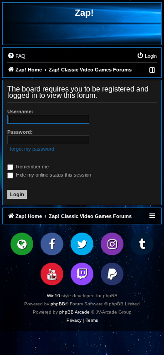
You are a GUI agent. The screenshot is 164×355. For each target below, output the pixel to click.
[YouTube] (52, 274)
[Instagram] (112, 244)
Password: (20, 132)
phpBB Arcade (74, 311)
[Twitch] (82, 274)
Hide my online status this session (53, 175)
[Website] (21, 244)
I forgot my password (30, 149)
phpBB (58, 303)
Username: (20, 111)
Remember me (32, 166)
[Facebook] (52, 244)
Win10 (53, 295)
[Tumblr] (142, 244)
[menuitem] (16, 56)
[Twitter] (82, 244)
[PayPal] (112, 274)
